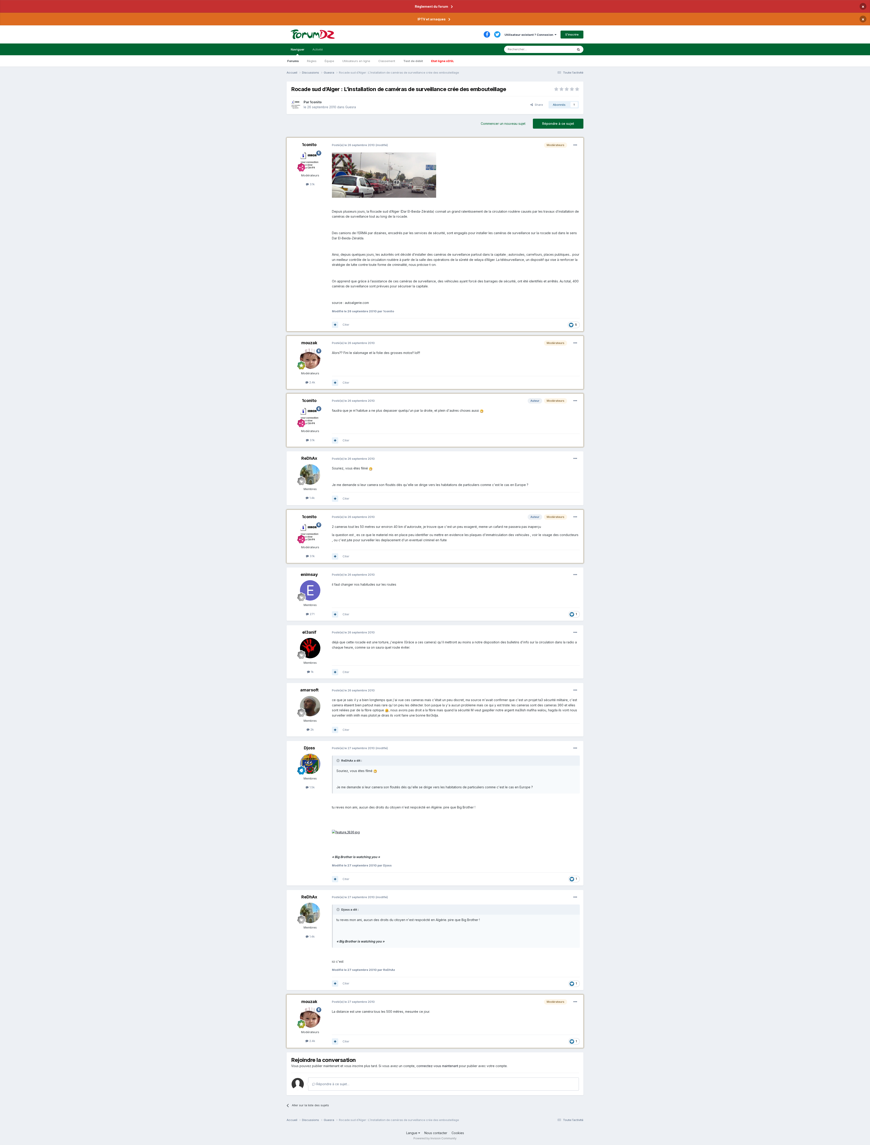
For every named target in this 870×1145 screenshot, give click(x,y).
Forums (293, 61)
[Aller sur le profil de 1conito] (296, 105)
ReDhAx (309, 458)
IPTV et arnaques (432, 19)
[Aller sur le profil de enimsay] (310, 590)
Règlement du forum (431, 6)
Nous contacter (435, 1133)
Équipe (329, 61)
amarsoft (309, 690)
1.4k (312, 498)
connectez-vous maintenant (437, 1066)
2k (311, 729)
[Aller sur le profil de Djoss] (310, 764)
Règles (312, 61)
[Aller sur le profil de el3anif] (310, 648)
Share (538, 104)
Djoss (309, 748)
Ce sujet (561, 49)
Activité (317, 49)
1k (312, 672)
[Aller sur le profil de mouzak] (310, 359)
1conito (316, 102)
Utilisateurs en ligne (356, 61)
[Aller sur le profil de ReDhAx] (310, 474)
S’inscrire (572, 34)
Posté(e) (353, 145)
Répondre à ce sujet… (332, 1084)
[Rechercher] (578, 49)
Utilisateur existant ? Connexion (530, 34)
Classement (386, 61)
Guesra (350, 107)
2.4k (311, 382)
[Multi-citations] (335, 325)
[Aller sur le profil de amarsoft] (310, 706)
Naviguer (297, 49)
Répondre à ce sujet (558, 123)
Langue (412, 1133)
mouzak (309, 342)
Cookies (458, 1133)
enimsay (309, 574)
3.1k (312, 184)
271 (311, 614)
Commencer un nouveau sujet (503, 123)
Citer (346, 324)
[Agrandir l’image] (384, 174)
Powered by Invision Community (435, 1138)
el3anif (309, 632)
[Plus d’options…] (575, 145)
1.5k (312, 787)
